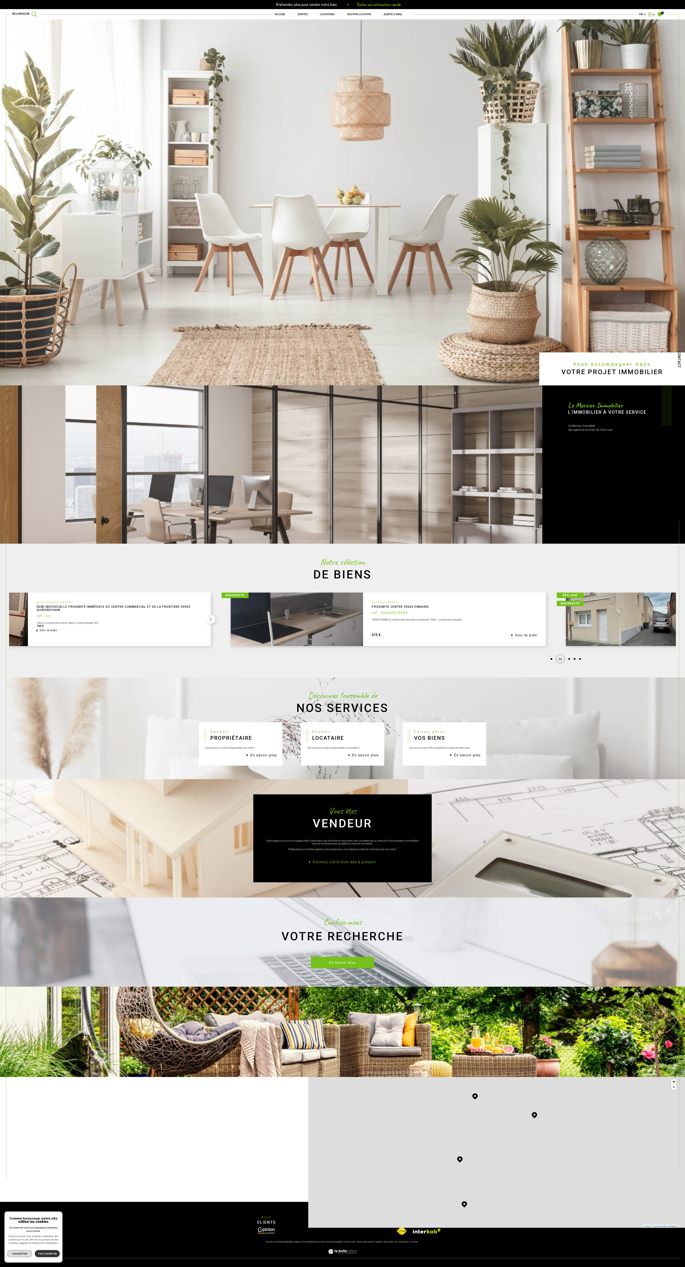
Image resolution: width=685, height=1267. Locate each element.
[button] (509, 619)
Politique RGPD (401, 1242)
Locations (327, 14)
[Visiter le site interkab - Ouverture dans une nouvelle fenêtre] (427, 1231)
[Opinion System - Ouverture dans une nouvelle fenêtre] (266, 1230)
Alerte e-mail (393, 14)
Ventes (303, 14)
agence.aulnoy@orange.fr (69, 1140)
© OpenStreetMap (659, 1226)
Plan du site (349, 1242)
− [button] (674, 1087)
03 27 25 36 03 (64, 1129)
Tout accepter (47, 1253)
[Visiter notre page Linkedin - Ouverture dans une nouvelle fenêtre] (66, 1183)
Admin (379, 1242)
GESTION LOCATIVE (359, 14)
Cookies (414, 1242)
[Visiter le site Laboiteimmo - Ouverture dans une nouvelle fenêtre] (342, 1256)
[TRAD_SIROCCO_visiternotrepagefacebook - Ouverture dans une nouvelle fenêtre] (54, 1183)
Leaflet (647, 1226)
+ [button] (674, 1081)
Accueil (280, 14)
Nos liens (388, 1242)
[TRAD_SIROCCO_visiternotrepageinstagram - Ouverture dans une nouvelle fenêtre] (78, 1183)
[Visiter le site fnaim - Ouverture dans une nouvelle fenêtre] (402, 1231)
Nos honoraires (334, 1242)
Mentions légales (365, 1242)
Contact (679, 359)
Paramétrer (19, 1253)
